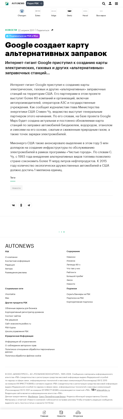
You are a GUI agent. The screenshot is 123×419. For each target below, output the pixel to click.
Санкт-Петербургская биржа (52, 396)
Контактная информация (17, 260)
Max (7, 297)
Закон (70, 279)
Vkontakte (10, 293)
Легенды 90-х (73, 264)
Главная (44, 415)
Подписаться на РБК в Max (23, 36)
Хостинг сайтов (13, 315)
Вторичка (78, 415)
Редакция (10, 264)
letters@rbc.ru (103, 389)
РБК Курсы (10, 327)
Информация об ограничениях (20, 341)
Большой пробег (75, 275)
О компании (11, 256)
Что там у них (73, 268)
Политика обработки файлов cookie (23, 355)
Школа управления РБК (17, 331)
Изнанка (71, 260)
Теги (12, 177)
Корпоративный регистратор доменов (24, 311)
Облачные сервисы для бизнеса (21, 307)
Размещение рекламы (16, 272)
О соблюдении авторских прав (20, 345)
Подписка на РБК (75, 297)
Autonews (18, 3)
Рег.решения (11, 319)
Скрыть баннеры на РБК (78, 293)
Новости (11, 30)
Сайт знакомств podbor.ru (18, 323)
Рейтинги (71, 272)
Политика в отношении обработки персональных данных (30, 350)
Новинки (71, 256)
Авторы (9, 268)
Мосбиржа (33, 396)
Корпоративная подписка (80, 301)
